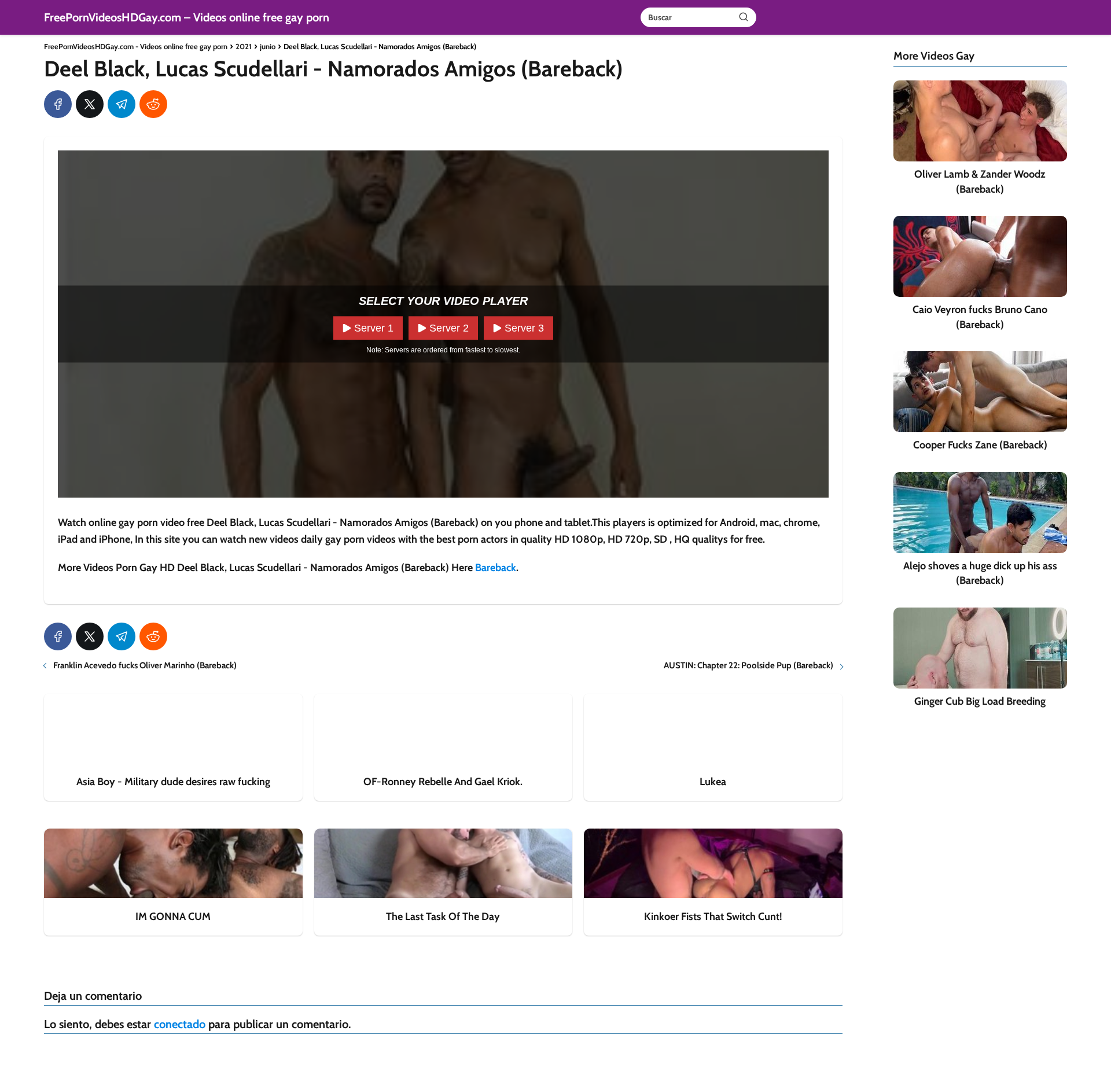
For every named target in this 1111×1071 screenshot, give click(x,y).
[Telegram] (121, 104)
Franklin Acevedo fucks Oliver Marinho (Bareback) (145, 665)
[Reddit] (153, 104)
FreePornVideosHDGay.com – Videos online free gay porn (186, 17)
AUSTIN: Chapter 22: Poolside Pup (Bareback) (748, 665)
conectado (179, 1024)
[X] (90, 104)
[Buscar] (743, 17)
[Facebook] (58, 104)
